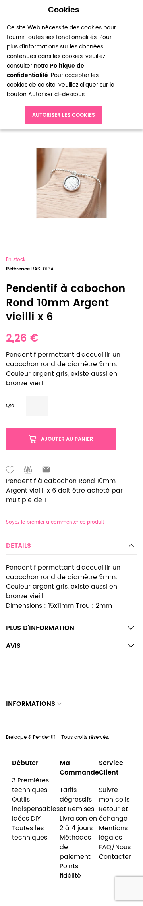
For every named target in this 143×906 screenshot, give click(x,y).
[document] (63, 65)
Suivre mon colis (114, 795)
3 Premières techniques (30, 785)
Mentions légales (113, 833)
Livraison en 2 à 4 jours (78, 823)
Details (18, 546)
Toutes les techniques (29, 833)
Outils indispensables (36, 804)
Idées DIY (26, 818)
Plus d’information (40, 628)
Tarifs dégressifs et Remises (77, 799)
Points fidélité (70, 871)
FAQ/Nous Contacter (115, 852)
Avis (13, 646)
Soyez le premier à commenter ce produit (55, 522)
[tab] (71, 548)
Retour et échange (113, 814)
